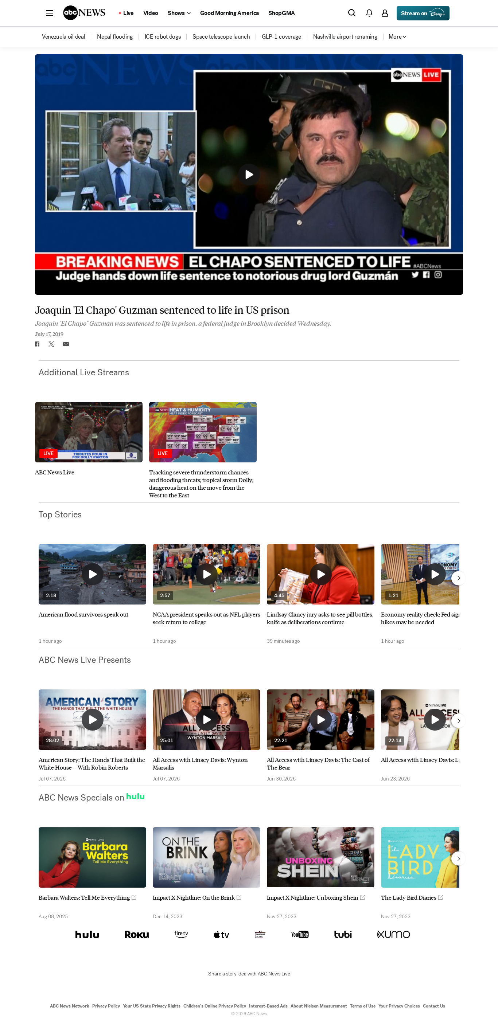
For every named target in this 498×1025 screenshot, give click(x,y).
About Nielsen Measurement (319, 1006)
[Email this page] (66, 344)
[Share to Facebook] (37, 344)
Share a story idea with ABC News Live (249, 974)
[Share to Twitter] (51, 344)
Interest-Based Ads (268, 1006)
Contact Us (434, 1006)
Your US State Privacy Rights (151, 1006)
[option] (89, 450)
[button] (49, 13)
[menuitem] (63, 37)
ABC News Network (69, 1006)
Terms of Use (363, 1006)
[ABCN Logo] (84, 12)
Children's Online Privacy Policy (214, 1006)
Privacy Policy (106, 1006)
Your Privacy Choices (399, 1006)
